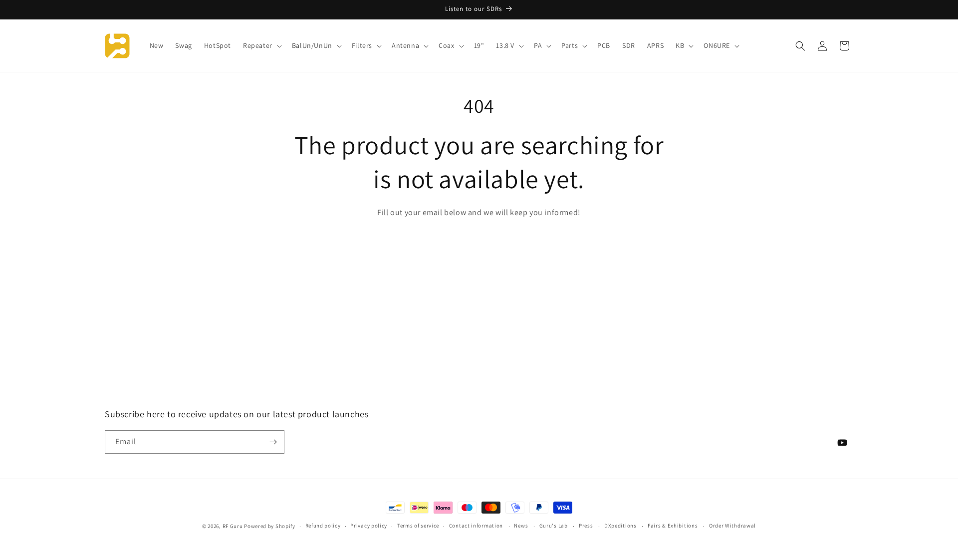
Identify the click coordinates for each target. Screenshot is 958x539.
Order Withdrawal (732, 525)
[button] (261, 45)
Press (586, 525)
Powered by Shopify (269, 526)
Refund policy (323, 525)
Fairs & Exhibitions (673, 525)
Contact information (476, 525)
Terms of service (418, 525)
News (521, 525)
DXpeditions (620, 525)
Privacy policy (368, 525)
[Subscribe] (273, 442)
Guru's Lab (553, 525)
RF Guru (233, 526)
